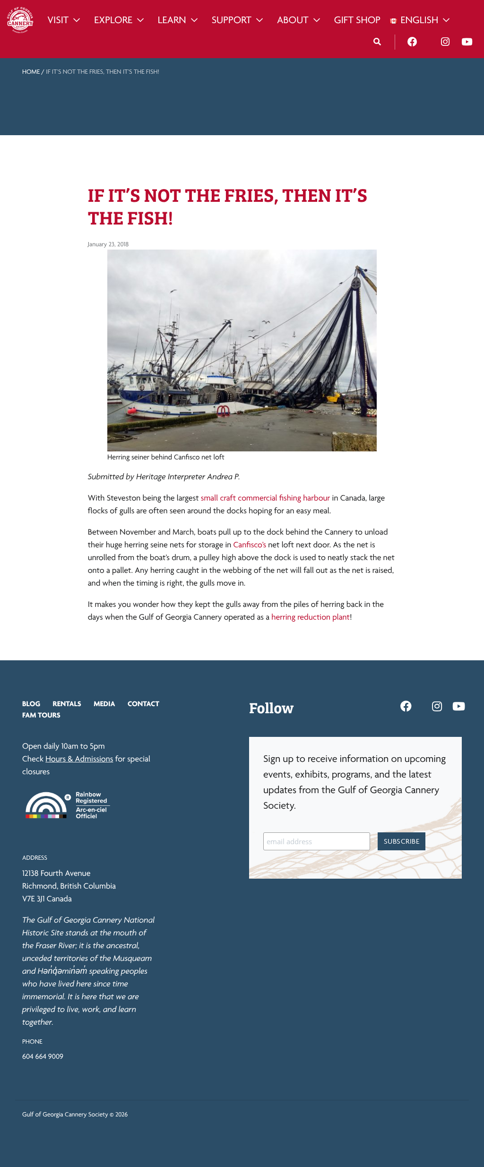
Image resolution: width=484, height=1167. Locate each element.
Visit (58, 20)
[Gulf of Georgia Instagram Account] (445, 42)
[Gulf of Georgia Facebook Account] (412, 42)
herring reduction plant (310, 617)
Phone (32, 1042)
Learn (172, 20)
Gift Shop (357, 20)
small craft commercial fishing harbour (265, 498)
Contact (143, 703)
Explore (113, 20)
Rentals (67, 703)
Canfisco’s (250, 545)
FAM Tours (41, 714)
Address (34, 858)
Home (31, 72)
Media (104, 703)
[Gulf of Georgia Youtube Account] (466, 42)
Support (231, 20)
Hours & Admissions (79, 759)
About (293, 20)
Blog (31, 703)
